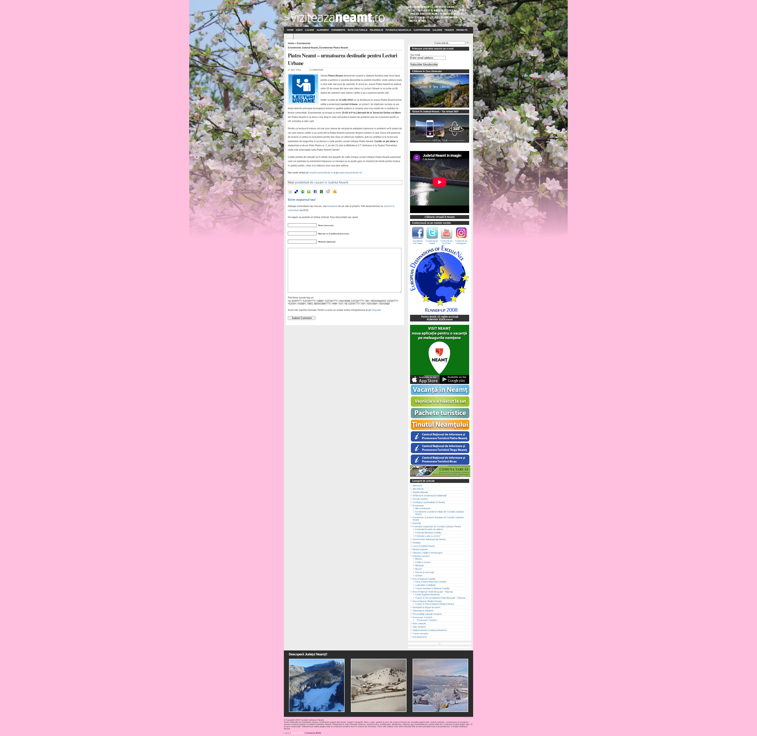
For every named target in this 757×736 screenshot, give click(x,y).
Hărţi (299, 30)
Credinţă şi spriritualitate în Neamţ (429, 502)
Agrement (323, 30)
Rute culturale (357, 30)
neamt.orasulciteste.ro (321, 172)
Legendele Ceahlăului (425, 585)
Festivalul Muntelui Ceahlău (428, 532)
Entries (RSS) (297, 733)
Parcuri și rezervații (424, 572)
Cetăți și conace (423, 562)
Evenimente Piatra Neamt (333, 47)
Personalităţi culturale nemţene (427, 614)
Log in (287, 733)
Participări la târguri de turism (426, 607)
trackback (332, 206)
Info (289, 36)
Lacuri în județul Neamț (423, 546)
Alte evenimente (422, 508)
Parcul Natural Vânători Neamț (427, 601)
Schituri (418, 575)
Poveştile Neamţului (398, 30)
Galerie (437, 30)
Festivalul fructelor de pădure (429, 529)
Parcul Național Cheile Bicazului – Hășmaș (433, 592)
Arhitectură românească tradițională (430, 495)
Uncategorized (420, 637)
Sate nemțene (419, 627)
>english (460, 24)
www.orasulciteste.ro (350, 172)
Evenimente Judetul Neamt (303, 47)
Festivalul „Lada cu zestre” (428, 536)
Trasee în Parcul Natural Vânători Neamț (434, 604)
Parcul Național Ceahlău (424, 579)
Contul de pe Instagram (461, 242)
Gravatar (376, 310)
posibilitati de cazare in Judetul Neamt (321, 182)
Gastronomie (422, 30)
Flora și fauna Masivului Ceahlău (430, 581)
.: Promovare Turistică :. (426, 620)
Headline (417, 542)
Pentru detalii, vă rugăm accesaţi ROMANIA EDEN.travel (439, 318)
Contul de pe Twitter (432, 242)
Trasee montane (420, 633)
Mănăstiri (419, 565)
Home (290, 30)
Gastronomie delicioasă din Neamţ (429, 539)
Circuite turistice (420, 499)
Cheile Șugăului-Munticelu (427, 594)
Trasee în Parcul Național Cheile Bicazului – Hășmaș (440, 598)
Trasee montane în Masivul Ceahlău (432, 588)
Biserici (418, 559)
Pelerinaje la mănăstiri (423, 610)
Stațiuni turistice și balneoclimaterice (430, 630)
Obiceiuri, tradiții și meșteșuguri (427, 553)
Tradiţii (449, 30)
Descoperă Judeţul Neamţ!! (308, 654)
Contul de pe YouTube (446, 242)
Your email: (415, 55)
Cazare (309, 30)
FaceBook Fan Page (418, 242)
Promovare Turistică (422, 617)
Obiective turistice (421, 556)
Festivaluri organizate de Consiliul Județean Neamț (437, 526)
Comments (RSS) (313, 733)
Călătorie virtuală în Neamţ (440, 217)
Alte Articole (418, 489)
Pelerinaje (376, 30)
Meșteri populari (420, 549)
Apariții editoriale (420, 492)
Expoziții (416, 523)
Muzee (418, 569)
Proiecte (461, 30)
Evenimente (338, 30)
